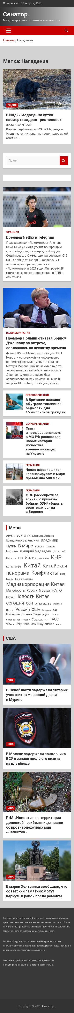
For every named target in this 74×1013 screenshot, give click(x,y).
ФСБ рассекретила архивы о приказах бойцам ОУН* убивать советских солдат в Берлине (44, 503)
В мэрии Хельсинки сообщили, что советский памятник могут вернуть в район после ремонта (36, 891)
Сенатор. (16, 14)
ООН (29, 603)
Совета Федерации (35, 614)
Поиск (64, 160)
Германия (33, 465)
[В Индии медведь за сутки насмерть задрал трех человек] (37, 89)
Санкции (46, 610)
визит (59, 624)
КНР (56, 557)
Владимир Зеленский (22, 540)
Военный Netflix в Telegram (30, 237)
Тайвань (10, 624)
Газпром (50, 546)
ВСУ (19, 535)
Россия (22, 609)
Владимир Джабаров (43, 536)
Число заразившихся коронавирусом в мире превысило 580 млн (45, 474)
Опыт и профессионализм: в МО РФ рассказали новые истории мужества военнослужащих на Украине (43, 440)
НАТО (57, 590)
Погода (9, 610)
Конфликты (44, 573)
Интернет (44, 558)
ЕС (20, 558)
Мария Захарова (24, 579)
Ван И (27, 536)
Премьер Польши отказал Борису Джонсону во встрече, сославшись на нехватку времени (36, 343)
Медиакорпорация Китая (35, 584)
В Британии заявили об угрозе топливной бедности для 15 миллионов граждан (45, 406)
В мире (25, 545)
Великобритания (18, 333)
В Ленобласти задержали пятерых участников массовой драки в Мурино (37, 695)
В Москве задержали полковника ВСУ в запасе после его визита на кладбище (36, 759)
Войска (39, 546)
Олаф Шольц (43, 603)
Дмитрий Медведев (35, 551)
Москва (44, 590)
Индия (12, 105)
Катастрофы (14, 566)
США (36, 609)
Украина (23, 624)
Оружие (57, 603)
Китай (32, 565)
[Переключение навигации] (8, 30)
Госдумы (12, 551)
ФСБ (33, 624)
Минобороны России (21, 590)
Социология (40, 619)
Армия (10, 535)
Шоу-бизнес (45, 624)
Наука (10, 597)
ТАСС (54, 619)
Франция (12, 232)
